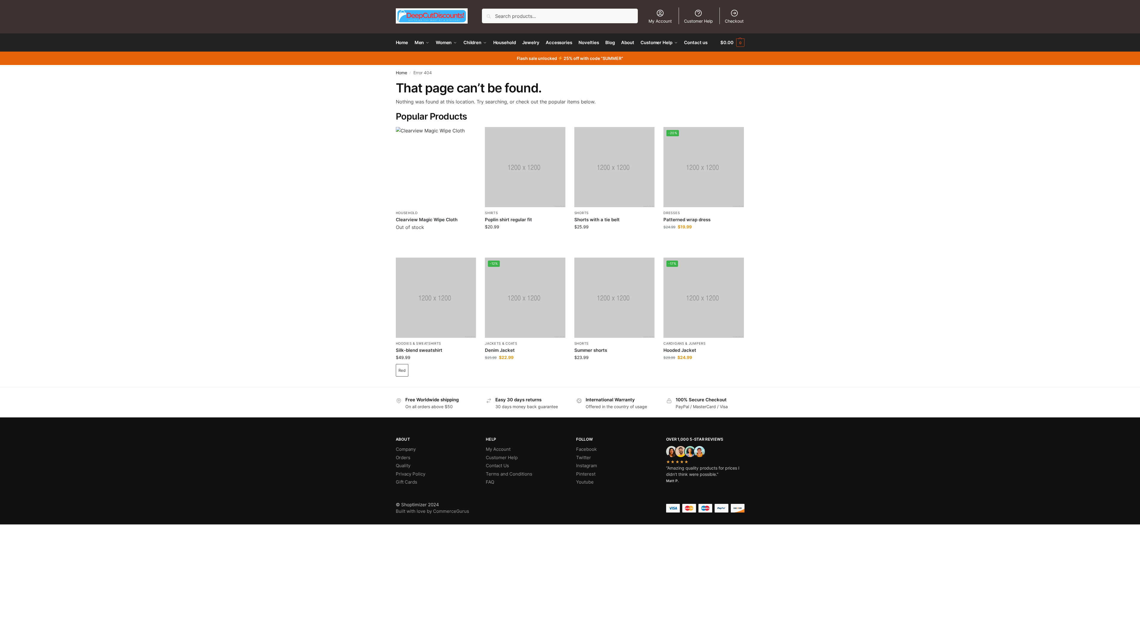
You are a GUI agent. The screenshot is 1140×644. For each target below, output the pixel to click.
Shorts (581, 213)
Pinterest (585, 474)
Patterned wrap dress (687, 219)
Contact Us (497, 465)
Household (407, 213)
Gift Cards (406, 482)
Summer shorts (590, 350)
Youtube (585, 482)
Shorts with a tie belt (597, 219)
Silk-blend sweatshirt (419, 350)
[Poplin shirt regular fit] (525, 167)
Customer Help (698, 21)
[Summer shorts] (614, 298)
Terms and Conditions (509, 474)
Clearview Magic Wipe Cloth (426, 219)
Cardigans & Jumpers (684, 343)
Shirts (491, 213)
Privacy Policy (410, 474)
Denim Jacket (500, 350)
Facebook (586, 449)
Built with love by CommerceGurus (432, 511)
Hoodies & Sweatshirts (418, 343)
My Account (660, 21)
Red (402, 370)
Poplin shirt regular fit (508, 219)
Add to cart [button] (525, 239)
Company (406, 449)
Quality (403, 465)
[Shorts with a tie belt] (614, 167)
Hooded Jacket (679, 350)
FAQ (490, 482)
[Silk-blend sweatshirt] (436, 298)
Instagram (586, 465)
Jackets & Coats (501, 343)
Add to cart (436, 242)
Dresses (671, 213)
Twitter (583, 457)
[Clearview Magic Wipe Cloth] (436, 167)
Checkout (734, 21)
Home (401, 72)
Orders (403, 457)
